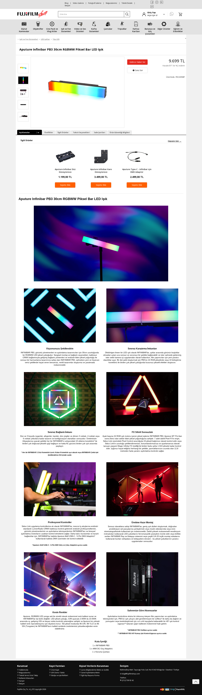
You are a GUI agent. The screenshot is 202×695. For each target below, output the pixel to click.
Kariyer (22, 681)
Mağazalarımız (111, 3)
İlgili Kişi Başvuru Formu (90, 675)
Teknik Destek (127, 3)
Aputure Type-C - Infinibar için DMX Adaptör (136, 170)
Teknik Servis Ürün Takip (28, 675)
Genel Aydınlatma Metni (90, 672)
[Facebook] (151, 2)
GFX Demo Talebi (58, 672)
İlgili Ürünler (63, 132)
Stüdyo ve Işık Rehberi (59, 675)
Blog (66, 3)
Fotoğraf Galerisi (94, 3)
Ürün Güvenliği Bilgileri (120, 132)
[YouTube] (161, 2)
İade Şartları (99, 132)
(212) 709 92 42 (128, 680)
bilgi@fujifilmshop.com (131, 674)
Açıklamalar (24, 132)
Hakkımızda (23, 670)
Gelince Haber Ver (137, 62)
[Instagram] (156, 2)
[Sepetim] (180, 14)
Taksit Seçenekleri (81, 132)
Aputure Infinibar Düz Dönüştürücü (65, 170)
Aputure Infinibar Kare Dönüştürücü (101, 170)
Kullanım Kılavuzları (26, 678)
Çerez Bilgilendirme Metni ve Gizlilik (95, 670)
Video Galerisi (78, 3)
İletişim (67, 5)
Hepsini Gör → (174, 141)
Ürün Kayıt (55, 670)
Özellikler (48, 132)
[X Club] (151, 6)
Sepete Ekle (65, 185)
